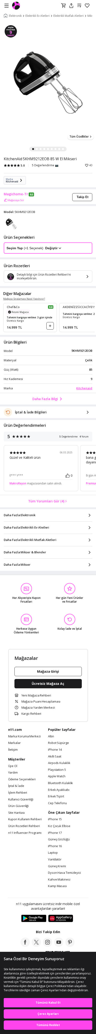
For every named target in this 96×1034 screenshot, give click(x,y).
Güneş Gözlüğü (59, 839)
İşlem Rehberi (17, 793)
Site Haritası (16, 813)
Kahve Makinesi (59, 879)
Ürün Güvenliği (18, 806)
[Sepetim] (63, 6)
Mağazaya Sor (15, 200)
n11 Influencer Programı (24, 833)
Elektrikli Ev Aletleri (37, 16)
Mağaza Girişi (48, 671)
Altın (51, 736)
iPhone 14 (55, 750)
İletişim (13, 750)
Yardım (13, 773)
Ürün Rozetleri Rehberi (24, 826)
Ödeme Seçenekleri (22, 779)
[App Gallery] (60, 919)
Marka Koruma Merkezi (24, 736)
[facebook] (25, 945)
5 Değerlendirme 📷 (45, 165)
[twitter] (36, 945)
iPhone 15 (55, 819)
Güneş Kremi (57, 866)
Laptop (53, 853)
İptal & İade (16, 786)
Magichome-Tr (16, 194)
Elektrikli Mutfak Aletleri (68, 16)
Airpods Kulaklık (59, 763)
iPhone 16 (55, 846)
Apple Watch (56, 776)
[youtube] (58, 945)
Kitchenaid (84, 388)
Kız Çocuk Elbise (59, 826)
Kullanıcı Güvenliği (20, 799)
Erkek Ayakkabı (58, 790)
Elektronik (15, 16)
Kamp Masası (57, 886)
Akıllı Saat (54, 756)
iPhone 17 (55, 833)
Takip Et (82, 197)
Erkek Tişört (56, 796)
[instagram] (47, 945)
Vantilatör (55, 859)
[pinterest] (70, 945)
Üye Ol (12, 766)
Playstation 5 (57, 770)
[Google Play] (33, 919)
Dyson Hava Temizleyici (64, 873)
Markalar (14, 743)
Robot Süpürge (58, 743)
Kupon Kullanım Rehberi (25, 819)
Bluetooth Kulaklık (60, 783)
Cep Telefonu (57, 803)
